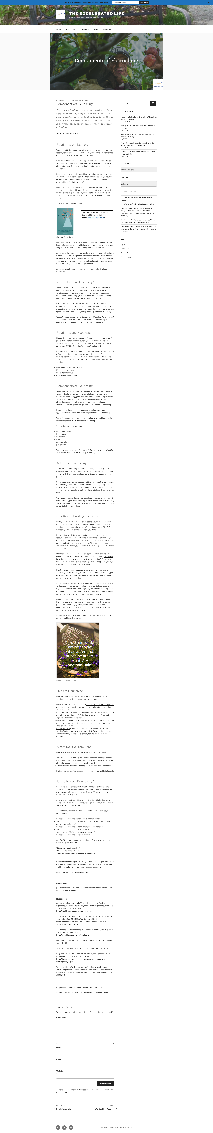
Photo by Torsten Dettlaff (66, 681)
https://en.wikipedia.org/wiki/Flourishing (72, 935)
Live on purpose (63, 728)
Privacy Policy (103, 1127)
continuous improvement (81, 570)
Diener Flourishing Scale (74, 758)
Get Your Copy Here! (64, 237)
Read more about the (72, 872)
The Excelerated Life (97, 13)
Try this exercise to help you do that (77, 731)
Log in (123, 245)
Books (58, 29)
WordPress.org (126, 257)
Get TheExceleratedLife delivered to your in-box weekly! (87, 2)
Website (60, 1071)
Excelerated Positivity (70, 987)
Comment (61, 1017)
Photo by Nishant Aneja (67, 133)
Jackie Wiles (125, 204)
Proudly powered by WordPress (121, 1127)
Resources (85, 29)
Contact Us (106, 29)
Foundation (87, 987)
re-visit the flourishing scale (78, 766)
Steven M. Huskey (83, 101)
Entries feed (125, 249)
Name (59, 1048)
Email (59, 1059)
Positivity (108, 992)
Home (75, 29)
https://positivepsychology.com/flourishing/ (74, 911)
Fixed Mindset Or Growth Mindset (144, 204)
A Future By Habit (144, 222)
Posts (67, 29)
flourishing (65, 992)
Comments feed (126, 253)
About (96, 29)
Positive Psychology (92, 992)
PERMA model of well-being (83, 421)
